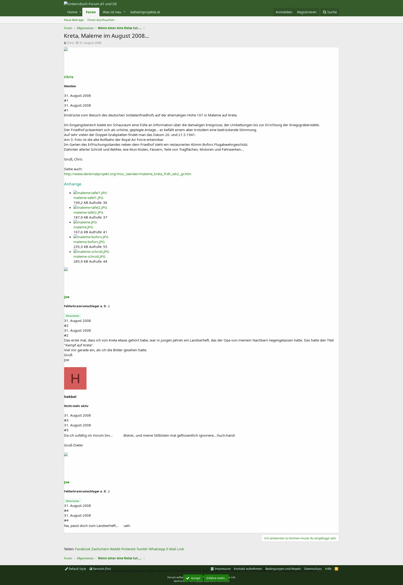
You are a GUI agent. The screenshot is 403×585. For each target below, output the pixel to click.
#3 (66, 420)
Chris (70, 43)
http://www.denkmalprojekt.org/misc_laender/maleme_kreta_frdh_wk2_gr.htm (127, 173)
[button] (80, 12)
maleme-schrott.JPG (89, 256)
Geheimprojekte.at (145, 12)
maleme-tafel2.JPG (88, 212)
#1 (66, 100)
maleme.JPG (83, 227)
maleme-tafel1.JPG (88, 197)
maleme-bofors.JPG (89, 241)
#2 (66, 325)
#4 (66, 510)
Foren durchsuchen (101, 20)
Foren (91, 12)
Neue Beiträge (74, 20)
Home (72, 12)
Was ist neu (112, 12)
